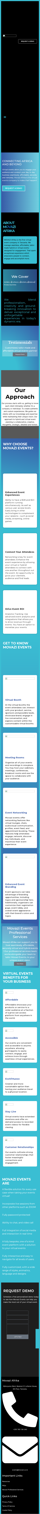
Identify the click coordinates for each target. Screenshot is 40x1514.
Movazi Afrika (10, 1380)
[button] (5, 117)
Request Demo (20, 354)
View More (20, 964)
